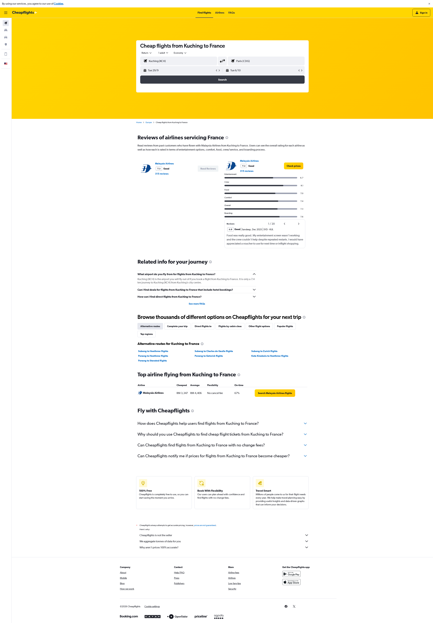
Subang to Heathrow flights (153, 351)
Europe (149, 122)
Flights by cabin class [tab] (230, 326)
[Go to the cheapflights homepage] (24, 12)
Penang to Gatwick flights (209, 356)
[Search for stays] (5, 30)
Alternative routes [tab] (150, 326)
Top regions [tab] (146, 334)
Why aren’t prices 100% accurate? (159, 547)
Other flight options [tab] (259, 326)
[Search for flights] (5, 23)
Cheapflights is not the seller (156, 535)
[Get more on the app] (5, 54)
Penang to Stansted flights (152, 360)
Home (139, 122)
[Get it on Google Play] (291, 574)
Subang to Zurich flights (264, 351)
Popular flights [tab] (285, 326)
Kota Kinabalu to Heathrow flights (269, 356)
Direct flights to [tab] (203, 326)
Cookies (58, 3)
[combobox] (146, 53)
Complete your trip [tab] (177, 326)
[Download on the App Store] (291, 582)
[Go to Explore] (5, 44)
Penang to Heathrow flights (153, 356)
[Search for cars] (5, 37)
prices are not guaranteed (205, 525)
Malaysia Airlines (164, 163)
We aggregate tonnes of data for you (160, 541)
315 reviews (161, 173)
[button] (429, 3)
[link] (293, 166)
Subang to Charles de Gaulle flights (214, 351)
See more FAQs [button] (197, 303)
